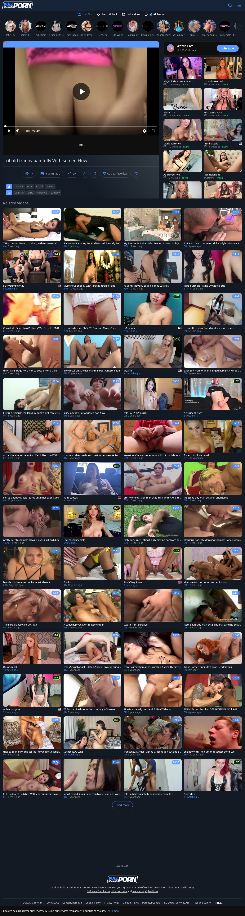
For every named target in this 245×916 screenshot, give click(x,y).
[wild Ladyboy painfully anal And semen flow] (153, 779)
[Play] (81, 91)
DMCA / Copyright (33, 902)
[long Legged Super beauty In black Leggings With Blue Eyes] (93, 779)
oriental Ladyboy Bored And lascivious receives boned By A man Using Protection (212, 328)
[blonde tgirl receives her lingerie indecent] (32, 567)
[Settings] (145, 131)
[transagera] (223, 196)
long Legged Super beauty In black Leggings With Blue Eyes (92, 794)
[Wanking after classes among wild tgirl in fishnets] (153, 440)
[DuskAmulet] (32, 652)
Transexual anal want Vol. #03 (20, 624)
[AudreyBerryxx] (182, 164)
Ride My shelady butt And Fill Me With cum (148, 709)
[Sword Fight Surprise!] (153, 609)
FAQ (136, 902)
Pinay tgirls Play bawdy (197, 455)
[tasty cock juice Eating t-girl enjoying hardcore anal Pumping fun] (153, 525)
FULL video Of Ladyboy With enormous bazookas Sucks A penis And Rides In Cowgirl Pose (31, 794)
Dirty (30, 192)
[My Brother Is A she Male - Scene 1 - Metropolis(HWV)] (153, 228)
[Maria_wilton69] (182, 133)
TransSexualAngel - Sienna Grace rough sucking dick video (152, 751)
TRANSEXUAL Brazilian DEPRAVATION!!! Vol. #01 (210, 709)
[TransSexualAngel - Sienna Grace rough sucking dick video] (153, 736)
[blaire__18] (182, 102)
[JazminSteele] (223, 133)
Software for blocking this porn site (107, 891)
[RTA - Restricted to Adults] (218, 902)
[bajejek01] (182, 196)
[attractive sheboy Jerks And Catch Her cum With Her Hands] (32, 440)
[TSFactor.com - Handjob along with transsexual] (32, 228)
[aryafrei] (153, 355)
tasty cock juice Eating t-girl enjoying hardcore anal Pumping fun (152, 540)
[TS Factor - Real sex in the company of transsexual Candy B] (93, 694)
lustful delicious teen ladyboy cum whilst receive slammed (31, 413)
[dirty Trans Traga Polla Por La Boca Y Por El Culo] (32, 355)
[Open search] (230, 5)
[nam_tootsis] (93, 482)
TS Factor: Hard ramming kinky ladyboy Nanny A (211, 243)
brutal (39, 186)
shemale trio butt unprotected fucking (206, 582)
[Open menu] (239, 5)
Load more (122, 805)
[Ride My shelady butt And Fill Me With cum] (153, 694)
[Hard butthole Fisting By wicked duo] (213, 270)
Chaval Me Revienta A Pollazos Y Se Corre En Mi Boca (31, 328)
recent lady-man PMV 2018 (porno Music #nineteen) (92, 328)
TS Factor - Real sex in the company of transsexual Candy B (92, 709)
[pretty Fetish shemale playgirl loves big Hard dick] (32, 525)
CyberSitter (151, 891)
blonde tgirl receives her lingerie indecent (26, 582)
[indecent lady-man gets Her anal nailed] (213, 482)
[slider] (81, 126)
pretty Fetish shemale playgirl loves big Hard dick (31, 540)
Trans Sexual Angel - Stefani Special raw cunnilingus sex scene (92, 667)
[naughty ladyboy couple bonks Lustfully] (153, 270)
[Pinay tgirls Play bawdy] (213, 440)
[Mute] (17, 131)
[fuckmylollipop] (223, 164)
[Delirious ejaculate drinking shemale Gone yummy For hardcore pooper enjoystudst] (213, 525)
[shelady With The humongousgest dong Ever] (213, 736)
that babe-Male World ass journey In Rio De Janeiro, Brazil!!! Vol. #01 (31, 751)
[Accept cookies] (238, 911)
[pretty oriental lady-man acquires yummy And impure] (153, 482)
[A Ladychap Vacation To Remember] (93, 609)
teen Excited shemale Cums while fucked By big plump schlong (152, 667)
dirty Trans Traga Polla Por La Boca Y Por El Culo (30, 370)
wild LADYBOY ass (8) (135, 413)
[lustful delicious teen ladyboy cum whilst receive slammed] (32, 398)
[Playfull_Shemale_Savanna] (182, 71)
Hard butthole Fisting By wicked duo (204, 286)
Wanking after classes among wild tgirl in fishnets (152, 455)
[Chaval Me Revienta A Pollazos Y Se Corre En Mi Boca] (32, 313)
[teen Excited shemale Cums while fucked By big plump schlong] (153, 652)
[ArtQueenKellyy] (213, 398)
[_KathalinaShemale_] (93, 525)
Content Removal (72, 902)
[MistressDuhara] (223, 102)
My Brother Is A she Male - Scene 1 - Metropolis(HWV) (151, 243)
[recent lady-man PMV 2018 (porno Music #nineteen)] (93, 313)
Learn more (113, 911)
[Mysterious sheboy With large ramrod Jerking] (93, 270)
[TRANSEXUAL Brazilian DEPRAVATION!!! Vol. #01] (213, 694)
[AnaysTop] (213, 779)
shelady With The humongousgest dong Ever (209, 751)
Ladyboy (55, 192)
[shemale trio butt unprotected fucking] (213, 567)
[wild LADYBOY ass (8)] (153, 398)
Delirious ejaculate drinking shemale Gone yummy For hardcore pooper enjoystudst (212, 540)
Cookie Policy (93, 902)
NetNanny (138, 891)
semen (50, 186)
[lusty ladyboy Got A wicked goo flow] (93, 398)
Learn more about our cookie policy (174, 887)
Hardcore (42, 192)
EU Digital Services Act (176, 902)
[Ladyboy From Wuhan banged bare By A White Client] (213, 355)
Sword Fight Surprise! (136, 624)
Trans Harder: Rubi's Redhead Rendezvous (208, 667)
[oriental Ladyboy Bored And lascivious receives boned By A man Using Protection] (213, 313)
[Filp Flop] (93, 567)
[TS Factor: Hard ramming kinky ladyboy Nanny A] (213, 228)
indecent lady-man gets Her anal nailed (206, 497)
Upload (127, 902)
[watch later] (8, 213)
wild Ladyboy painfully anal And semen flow (148, 794)
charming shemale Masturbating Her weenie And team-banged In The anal (92, 455)
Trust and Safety (201, 902)
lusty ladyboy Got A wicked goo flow (84, 413)
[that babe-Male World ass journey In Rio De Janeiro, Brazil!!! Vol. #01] (32, 736)
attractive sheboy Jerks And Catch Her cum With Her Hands (31, 455)
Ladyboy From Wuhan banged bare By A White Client (212, 370)
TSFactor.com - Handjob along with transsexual (29, 243)
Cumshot (19, 192)
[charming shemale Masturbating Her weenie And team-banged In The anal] (93, 440)
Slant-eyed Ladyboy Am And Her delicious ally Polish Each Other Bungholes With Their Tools (92, 243)
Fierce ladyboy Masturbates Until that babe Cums (31, 497)
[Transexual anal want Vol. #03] (32, 609)
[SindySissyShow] (153, 567)
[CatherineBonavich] (223, 71)
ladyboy (19, 186)
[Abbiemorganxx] (32, 694)
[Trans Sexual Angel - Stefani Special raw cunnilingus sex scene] (93, 652)
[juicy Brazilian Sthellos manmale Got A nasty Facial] (93, 355)
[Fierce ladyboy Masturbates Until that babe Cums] (32, 482)
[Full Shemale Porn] (17, 5)
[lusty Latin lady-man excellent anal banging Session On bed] (213, 609)
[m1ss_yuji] (153, 313)
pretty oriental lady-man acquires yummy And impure (152, 497)
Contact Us (53, 902)
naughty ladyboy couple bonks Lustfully (146, 286)
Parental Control (151, 902)
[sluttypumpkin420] (32, 270)
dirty (29, 186)
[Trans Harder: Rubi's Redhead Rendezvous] (213, 652)
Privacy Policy (111, 902)
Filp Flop (68, 582)
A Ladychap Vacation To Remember (84, 624)
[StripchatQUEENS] (93, 736)
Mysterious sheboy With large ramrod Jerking (89, 286)
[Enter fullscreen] (153, 131)
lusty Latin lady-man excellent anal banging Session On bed (212, 624)
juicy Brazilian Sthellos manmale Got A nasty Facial (92, 370)
